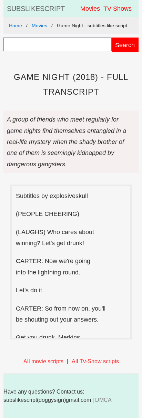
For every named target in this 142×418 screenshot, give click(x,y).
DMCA (103, 400)
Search (125, 45)
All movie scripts (43, 361)
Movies (90, 8)
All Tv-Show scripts (95, 361)
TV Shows (117, 8)
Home (15, 25)
